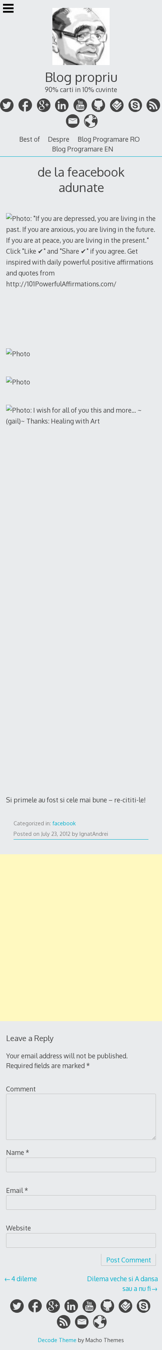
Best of (29, 139)
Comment (21, 1089)
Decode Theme (57, 1339)
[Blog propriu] (81, 66)
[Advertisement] (81, 937)
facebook (64, 823)
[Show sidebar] (8, 9)
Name (17, 1152)
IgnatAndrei (93, 834)
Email (17, 1190)
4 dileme (24, 1278)
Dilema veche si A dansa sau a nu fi (122, 1283)
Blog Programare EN (82, 149)
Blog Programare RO (109, 139)
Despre (58, 139)
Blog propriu (81, 77)
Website (18, 1228)
